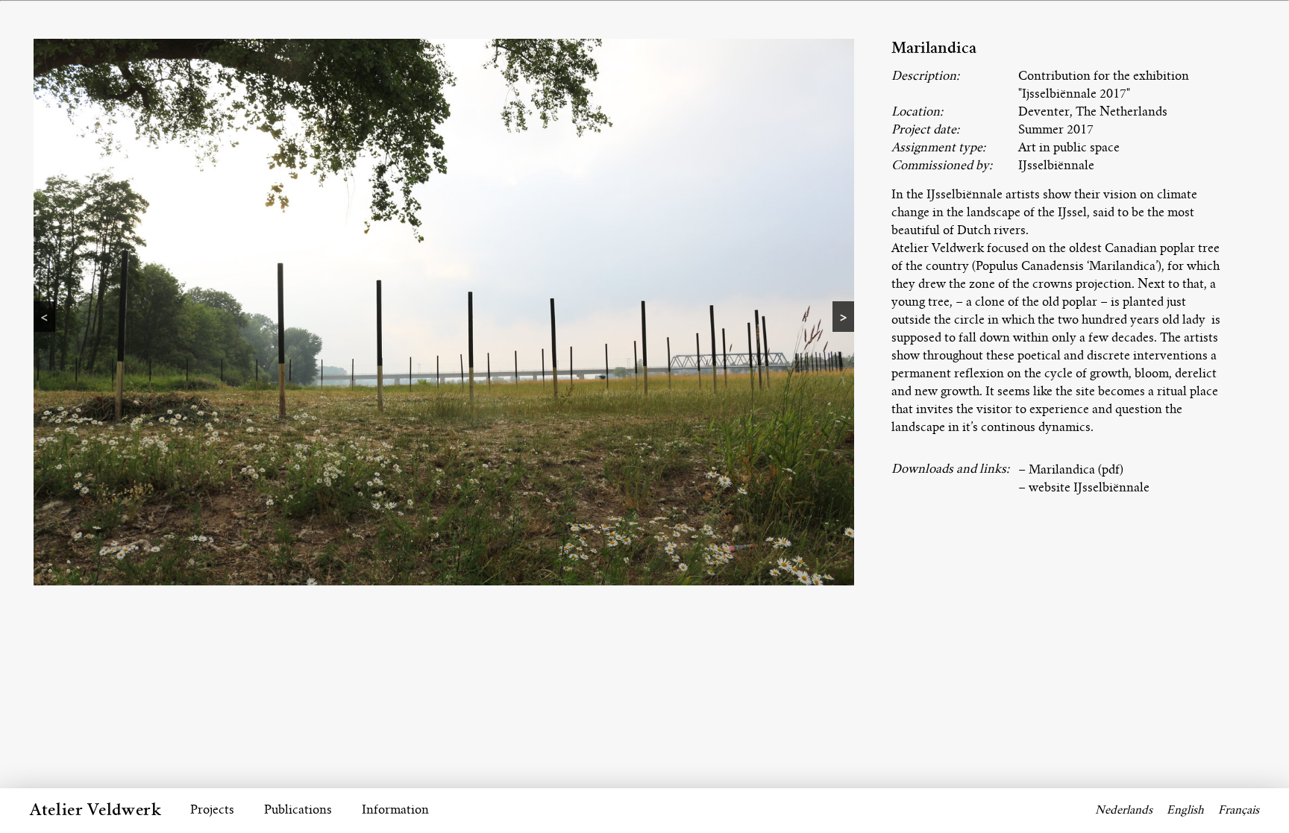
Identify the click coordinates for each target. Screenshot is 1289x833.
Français (1238, 810)
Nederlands (1123, 810)
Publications (298, 809)
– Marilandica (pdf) (1070, 469)
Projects (212, 809)
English (1185, 810)
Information (395, 809)
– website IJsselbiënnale (1084, 487)
